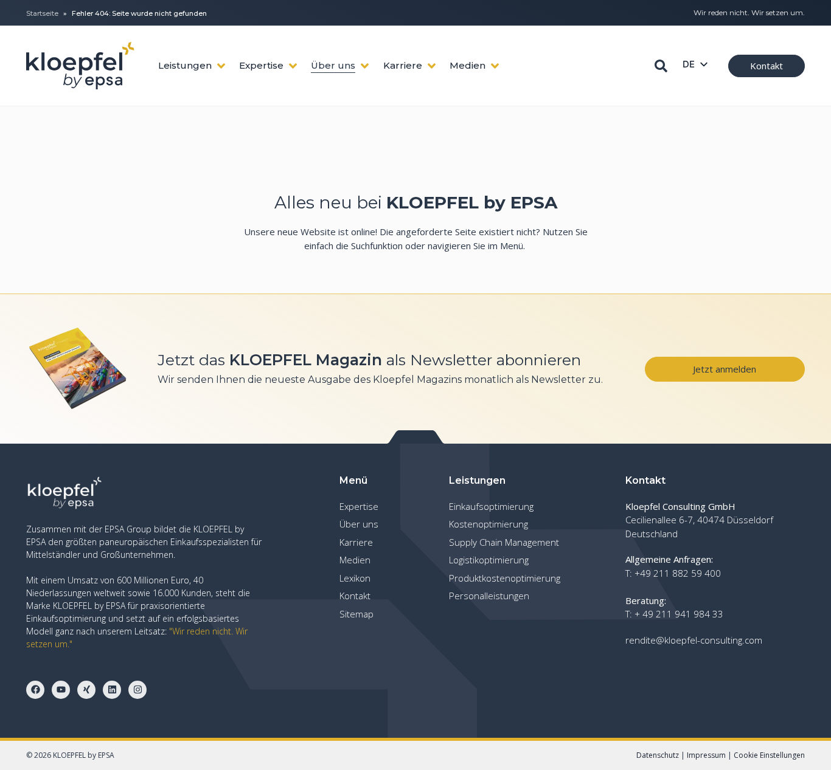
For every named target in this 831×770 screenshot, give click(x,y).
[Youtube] (61, 690)
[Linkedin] (112, 690)
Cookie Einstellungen (769, 755)
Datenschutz (657, 755)
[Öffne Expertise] (293, 66)
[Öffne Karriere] (431, 66)
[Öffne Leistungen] (221, 66)
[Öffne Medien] (495, 66)
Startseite (42, 13)
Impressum (706, 755)
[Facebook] (35, 690)
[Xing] (86, 690)
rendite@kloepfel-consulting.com (693, 640)
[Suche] (661, 66)
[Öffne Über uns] (364, 66)
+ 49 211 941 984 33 (679, 614)
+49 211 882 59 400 (678, 573)
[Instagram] (137, 690)
